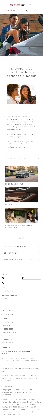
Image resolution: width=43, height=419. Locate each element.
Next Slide (36, 201)
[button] (21, 158)
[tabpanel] (21, 201)
